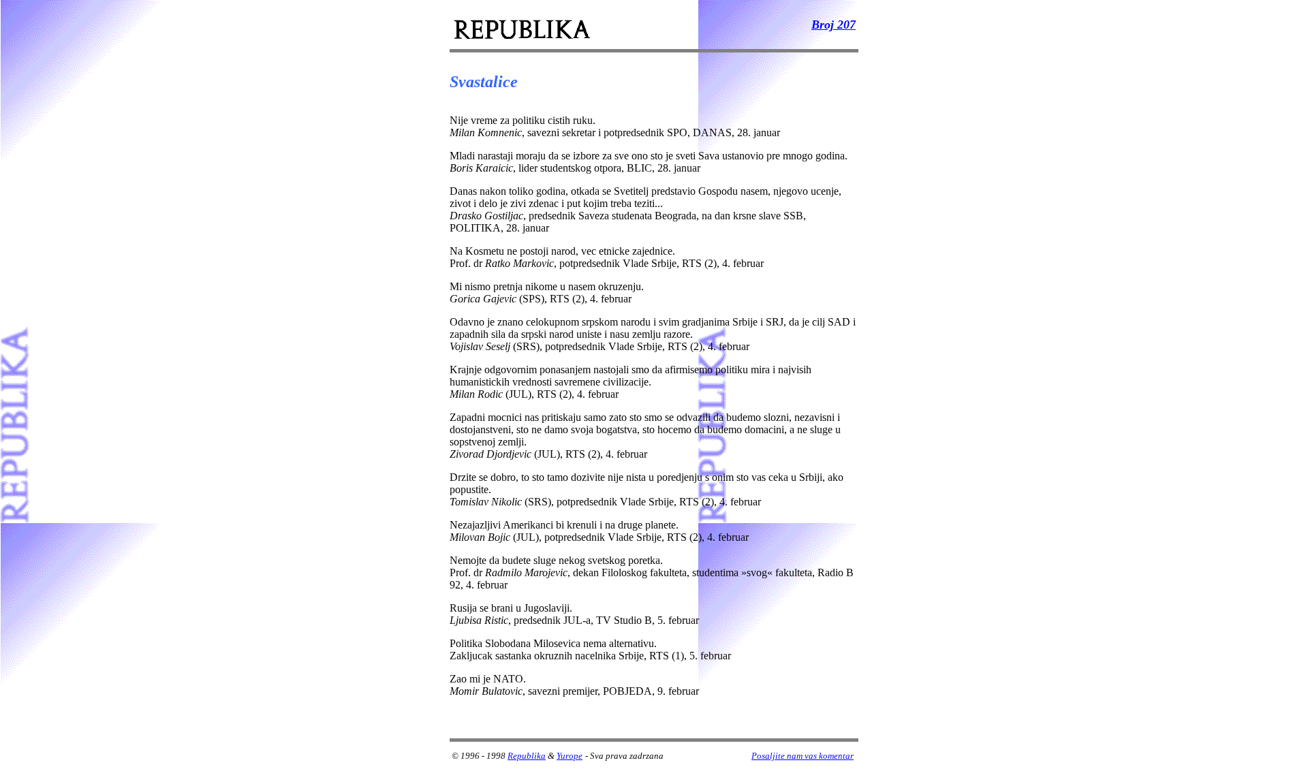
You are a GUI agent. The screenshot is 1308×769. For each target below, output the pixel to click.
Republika (527, 756)
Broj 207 (833, 24)
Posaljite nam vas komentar (802, 756)
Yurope (569, 756)
